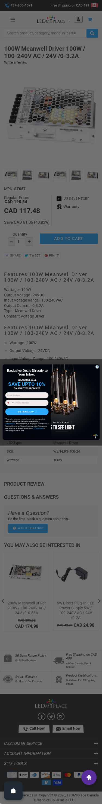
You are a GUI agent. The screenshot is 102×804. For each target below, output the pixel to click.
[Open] (13, 790)
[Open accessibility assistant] (89, 777)
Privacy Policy (38, 428)
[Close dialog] (97, 366)
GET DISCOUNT (27, 411)
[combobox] (9, 403)
